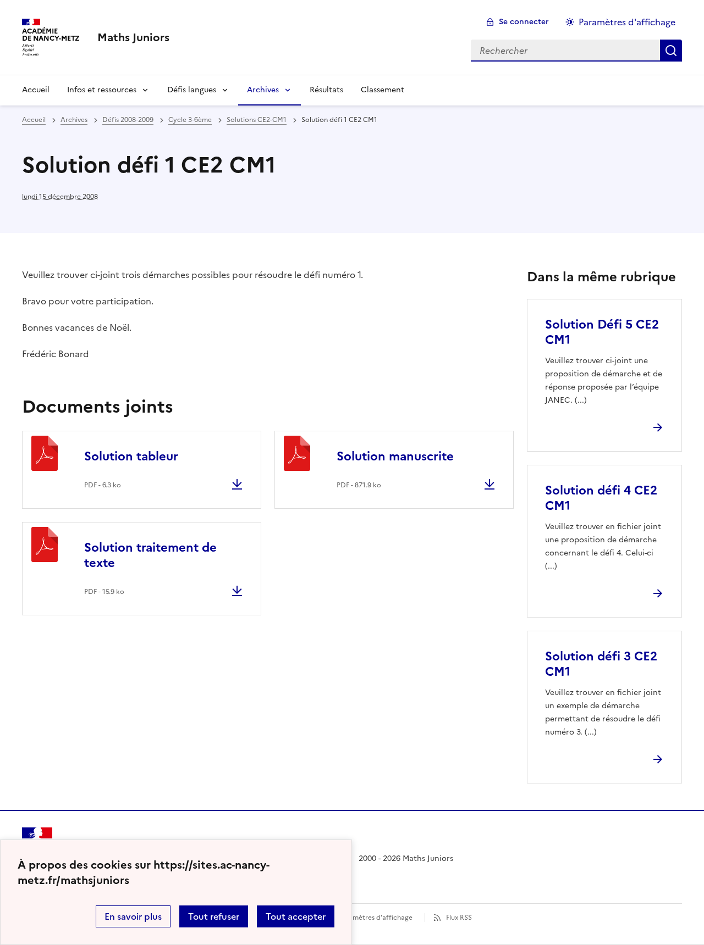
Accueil (36, 90)
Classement (382, 90)
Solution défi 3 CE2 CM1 (601, 664)
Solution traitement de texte (150, 555)
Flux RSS (459, 917)
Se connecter (524, 21)
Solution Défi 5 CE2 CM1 (602, 332)
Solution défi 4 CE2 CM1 (601, 498)
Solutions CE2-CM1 (257, 120)
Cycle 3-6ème (190, 120)
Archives (263, 90)
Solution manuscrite (395, 456)
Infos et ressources (101, 90)
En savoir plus (133, 916)
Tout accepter (296, 916)
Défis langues (191, 90)
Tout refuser (213, 916)
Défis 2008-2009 (127, 120)
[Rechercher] (671, 51)
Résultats (326, 90)
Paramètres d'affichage (627, 22)
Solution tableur (131, 456)
